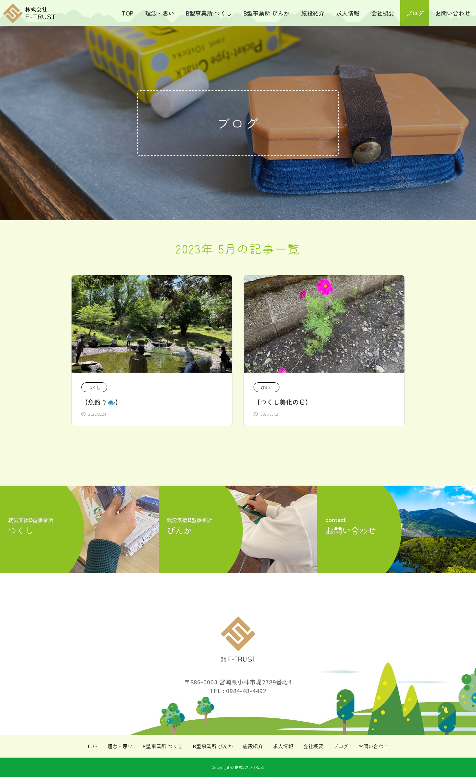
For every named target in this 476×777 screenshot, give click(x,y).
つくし (94, 387)
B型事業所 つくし (209, 13)
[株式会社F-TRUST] (29, 13)
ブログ (415, 13)
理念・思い (159, 13)
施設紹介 (312, 13)
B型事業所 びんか (266, 13)
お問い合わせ (452, 13)
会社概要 (382, 13)
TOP (127, 13)
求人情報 (347, 13)
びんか (266, 387)
